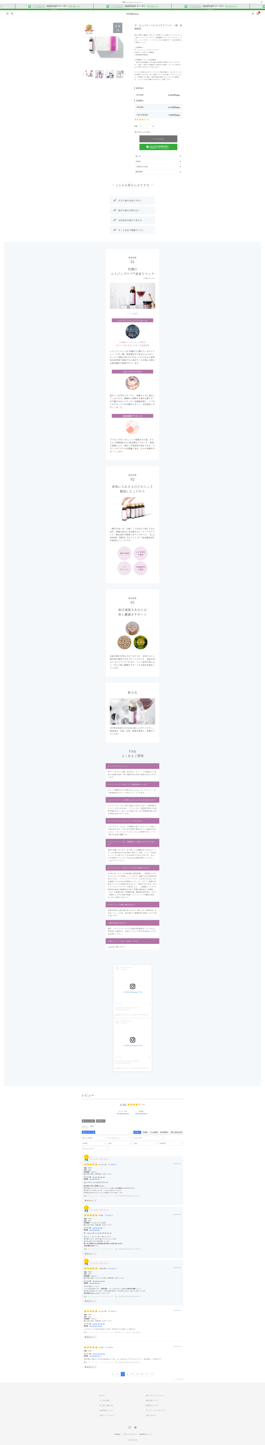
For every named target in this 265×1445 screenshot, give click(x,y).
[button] (89, 74)
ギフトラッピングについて (155, 1410)
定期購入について (152, 1405)
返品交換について (152, 1400)
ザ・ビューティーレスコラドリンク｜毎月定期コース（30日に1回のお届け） (115, 1332)
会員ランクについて (107, 1415)
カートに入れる (158, 139)
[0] (257, 13)
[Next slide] (124, 74)
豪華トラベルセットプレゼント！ (132, 2)
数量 (136, 126)
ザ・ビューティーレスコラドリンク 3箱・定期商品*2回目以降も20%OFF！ (115, 1196)
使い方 (102, 1395)
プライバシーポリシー (130, 1434)
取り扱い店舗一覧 (106, 1405)
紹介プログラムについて (155, 1395)
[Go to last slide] (83, 74)
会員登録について (106, 1410)
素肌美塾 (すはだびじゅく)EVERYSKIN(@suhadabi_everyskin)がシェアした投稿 (143, 1015)
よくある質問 (105, 1400)
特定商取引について (145, 1434)
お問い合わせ (150, 1415)
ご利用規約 (117, 1434)
